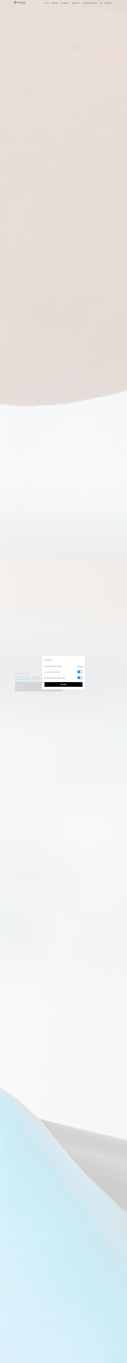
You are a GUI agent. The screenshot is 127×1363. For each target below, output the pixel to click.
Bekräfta (63, 684)
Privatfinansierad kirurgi (89, 3)
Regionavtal (75, 3)
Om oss (47, 3)
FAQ (101, 3)
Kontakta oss (108, 3)
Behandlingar (64, 3)
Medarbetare (54, 3)
